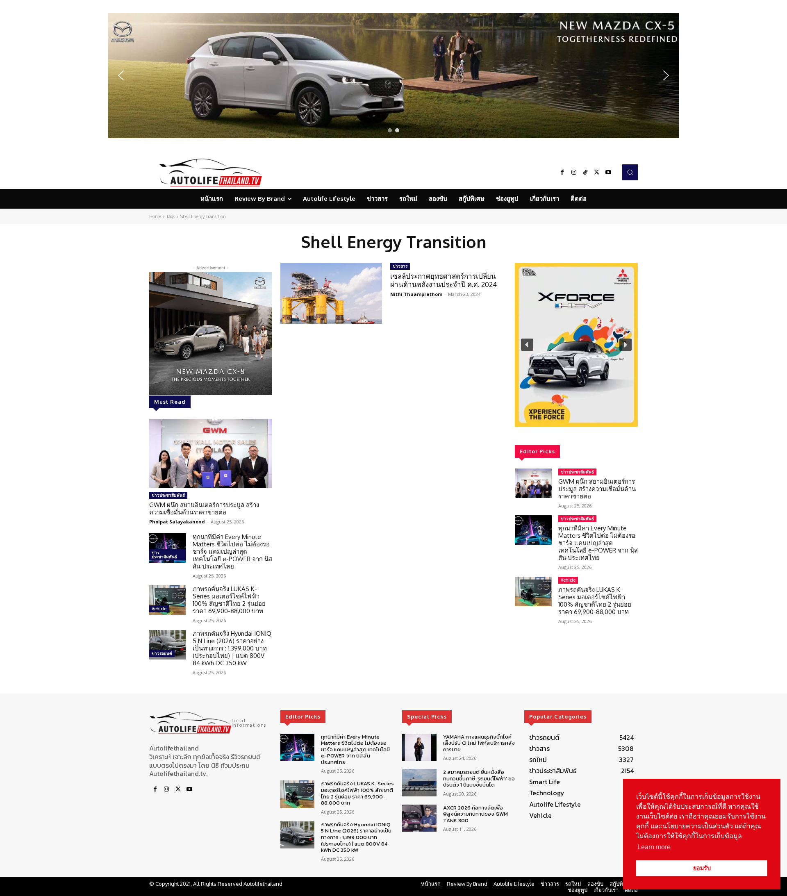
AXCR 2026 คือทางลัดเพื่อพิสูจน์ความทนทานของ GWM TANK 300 (475, 814)
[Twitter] (597, 172)
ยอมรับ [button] (702, 868)
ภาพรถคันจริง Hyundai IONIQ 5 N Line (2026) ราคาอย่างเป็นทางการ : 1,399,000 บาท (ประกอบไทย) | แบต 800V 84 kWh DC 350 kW (232, 648)
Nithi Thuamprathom (416, 294)
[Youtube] (608, 172)
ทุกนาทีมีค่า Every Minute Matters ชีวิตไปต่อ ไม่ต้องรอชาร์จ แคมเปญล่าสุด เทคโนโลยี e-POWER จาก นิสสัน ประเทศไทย (232, 551)
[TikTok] (585, 172)
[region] (393, 75)
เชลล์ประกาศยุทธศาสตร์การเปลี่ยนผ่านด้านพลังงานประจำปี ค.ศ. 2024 (443, 280)
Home (155, 216)
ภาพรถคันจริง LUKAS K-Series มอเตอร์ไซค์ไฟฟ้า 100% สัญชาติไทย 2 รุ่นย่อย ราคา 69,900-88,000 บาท (229, 600)
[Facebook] (562, 172)
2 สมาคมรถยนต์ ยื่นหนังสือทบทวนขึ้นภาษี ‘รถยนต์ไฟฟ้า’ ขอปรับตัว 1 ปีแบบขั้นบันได (479, 778)
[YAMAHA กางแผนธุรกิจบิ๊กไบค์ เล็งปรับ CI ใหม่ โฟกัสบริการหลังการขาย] (419, 747)
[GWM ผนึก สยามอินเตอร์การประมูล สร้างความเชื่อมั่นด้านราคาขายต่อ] (210, 453)
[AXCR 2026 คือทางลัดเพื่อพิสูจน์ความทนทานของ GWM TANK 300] (419, 818)
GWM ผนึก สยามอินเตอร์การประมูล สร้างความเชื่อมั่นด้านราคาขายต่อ (204, 508)
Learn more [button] (654, 847)
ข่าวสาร (400, 266)
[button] (393, 75)
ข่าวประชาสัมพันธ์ (168, 495)
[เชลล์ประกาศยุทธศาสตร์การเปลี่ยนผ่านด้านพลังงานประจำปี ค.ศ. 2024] (331, 293)
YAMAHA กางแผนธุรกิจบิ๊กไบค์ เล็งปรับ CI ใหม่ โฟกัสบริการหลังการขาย (479, 743)
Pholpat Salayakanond (177, 521)
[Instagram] (574, 172)
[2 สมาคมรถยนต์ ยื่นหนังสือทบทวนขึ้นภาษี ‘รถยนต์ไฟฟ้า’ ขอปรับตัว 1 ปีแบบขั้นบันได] (419, 782)
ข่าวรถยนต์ (162, 653)
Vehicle (159, 609)
